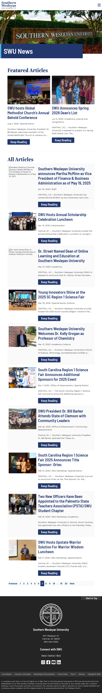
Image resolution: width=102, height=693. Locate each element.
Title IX (73, 674)
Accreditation (7, 674)
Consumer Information (23, 674)
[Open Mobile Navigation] (99, 5)
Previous (13, 583)
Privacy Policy (63, 674)
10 (54, 583)
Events (51, 655)
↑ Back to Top (90, 598)
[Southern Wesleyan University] (51, 615)
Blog (58, 655)
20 (66, 583)
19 (61, 583)
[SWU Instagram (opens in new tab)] (43, 663)
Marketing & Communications (44, 674)
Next (72, 583)
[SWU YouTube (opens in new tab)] (53, 663)
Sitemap (82, 674)
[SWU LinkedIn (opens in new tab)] (58, 663)
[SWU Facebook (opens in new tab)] (48, 663)
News (44, 655)
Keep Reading (18, 142)
